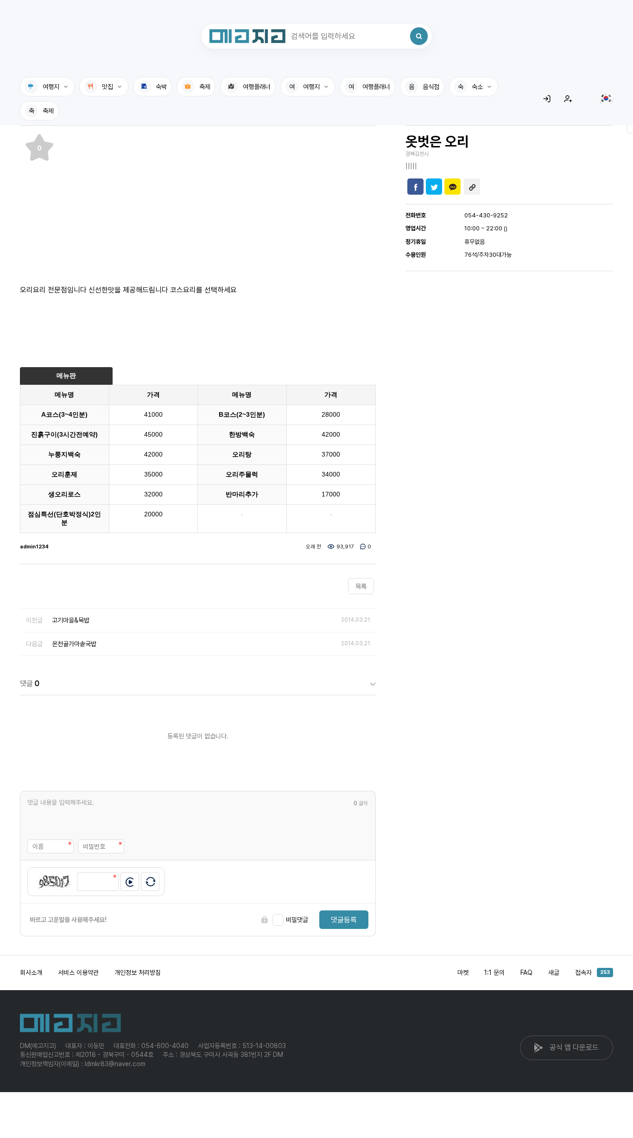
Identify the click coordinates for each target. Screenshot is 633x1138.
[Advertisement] (198, 200)
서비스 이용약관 (78, 972)
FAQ (526, 972)
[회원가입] (568, 99)
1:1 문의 (494, 972)
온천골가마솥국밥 (74, 644)
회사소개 (31, 972)
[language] (606, 98)
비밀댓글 (297, 919)
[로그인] (547, 99)
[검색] (419, 36)
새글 (553, 972)
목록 (361, 586)
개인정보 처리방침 (137, 972)
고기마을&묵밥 (70, 620)
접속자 (592, 972)
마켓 (462, 972)
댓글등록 (344, 919)
